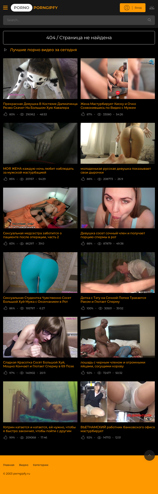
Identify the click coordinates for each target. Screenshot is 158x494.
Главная (8, 465)
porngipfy (36, 7)
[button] (5, 8)
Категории (40, 465)
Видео (23, 465)
